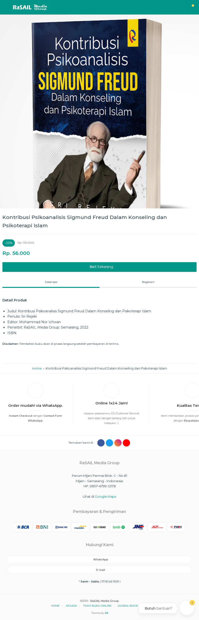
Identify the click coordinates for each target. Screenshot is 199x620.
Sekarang (101, 267)
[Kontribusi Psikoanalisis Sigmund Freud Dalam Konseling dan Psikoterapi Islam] (99, 111)
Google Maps (105, 496)
